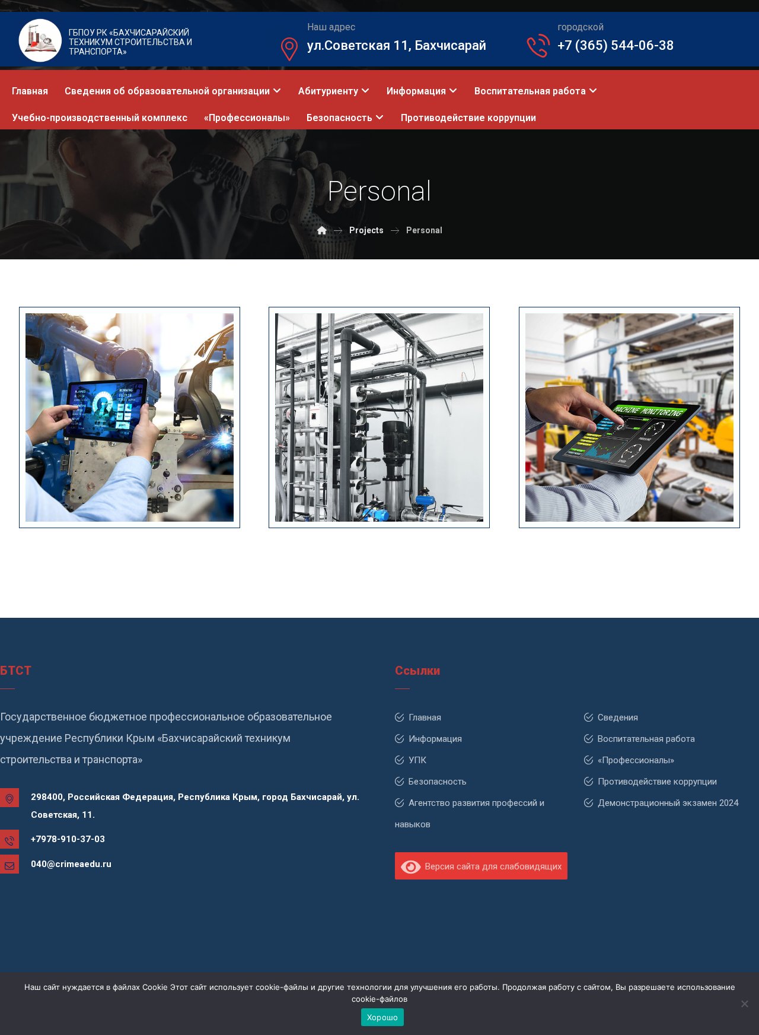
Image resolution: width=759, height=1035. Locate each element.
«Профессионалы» (636, 760)
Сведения (618, 717)
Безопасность (438, 781)
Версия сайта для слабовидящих (491, 866)
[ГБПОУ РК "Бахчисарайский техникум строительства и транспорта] (322, 230)
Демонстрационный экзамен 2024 (668, 803)
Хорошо (382, 1017)
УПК (417, 760)
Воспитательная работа (646, 739)
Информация (435, 739)
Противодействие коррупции (657, 781)
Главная (425, 717)
